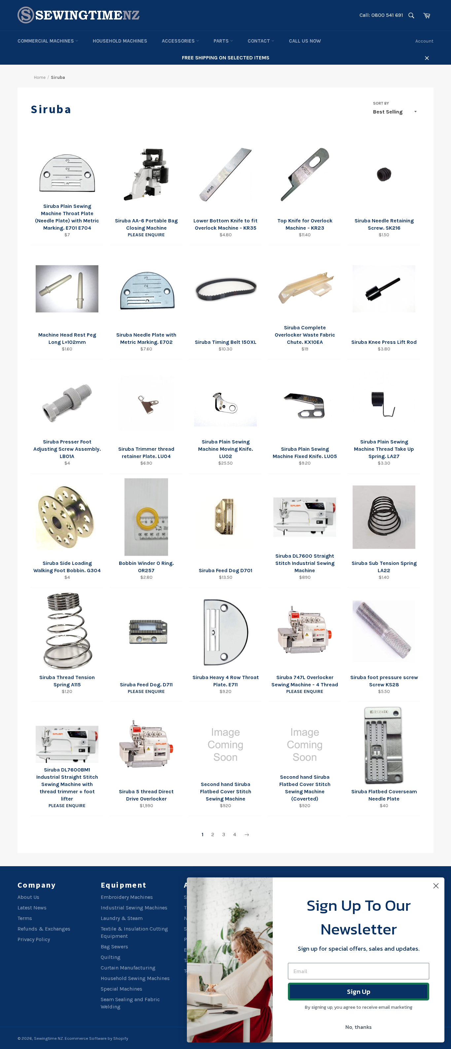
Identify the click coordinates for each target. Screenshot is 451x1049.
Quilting (111, 957)
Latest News (32, 907)
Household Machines (120, 41)
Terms (24, 918)
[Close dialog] (436, 886)
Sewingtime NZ (48, 1038)
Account (424, 41)
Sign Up (358, 992)
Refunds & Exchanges (43, 929)
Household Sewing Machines (135, 978)
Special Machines (121, 989)
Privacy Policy (33, 939)
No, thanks (358, 1027)
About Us (28, 897)
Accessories (179, 41)
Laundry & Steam (122, 918)
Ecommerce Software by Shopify (96, 1038)
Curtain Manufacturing (128, 968)
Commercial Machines (46, 41)
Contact (259, 41)
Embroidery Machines (127, 897)
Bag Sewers (114, 946)
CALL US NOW (305, 41)
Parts (222, 41)
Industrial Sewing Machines (134, 907)
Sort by (381, 103)
